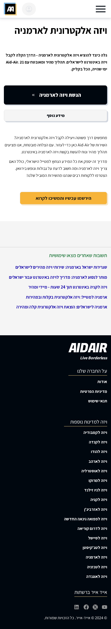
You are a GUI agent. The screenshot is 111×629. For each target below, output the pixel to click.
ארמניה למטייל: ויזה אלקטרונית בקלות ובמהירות (66, 297)
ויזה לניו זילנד (95, 490)
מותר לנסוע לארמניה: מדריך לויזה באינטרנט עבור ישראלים (58, 277)
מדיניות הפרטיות (93, 391)
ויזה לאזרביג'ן (95, 509)
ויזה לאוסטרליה (94, 471)
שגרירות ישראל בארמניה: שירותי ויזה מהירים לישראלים (61, 267)
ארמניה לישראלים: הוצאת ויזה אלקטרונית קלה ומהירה (61, 307)
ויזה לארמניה (96, 557)
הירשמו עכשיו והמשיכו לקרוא (63, 198)
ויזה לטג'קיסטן (95, 547)
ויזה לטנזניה (97, 567)
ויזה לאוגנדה (96, 576)
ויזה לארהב (98, 461)
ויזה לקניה (98, 499)
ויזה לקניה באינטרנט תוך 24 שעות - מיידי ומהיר (67, 287)
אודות (102, 381)
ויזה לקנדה (98, 442)
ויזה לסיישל (97, 538)
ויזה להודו (99, 451)
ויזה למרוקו (98, 480)
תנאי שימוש (97, 401)
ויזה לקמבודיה (95, 432)
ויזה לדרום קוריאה (92, 528)
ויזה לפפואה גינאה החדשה (85, 519)
